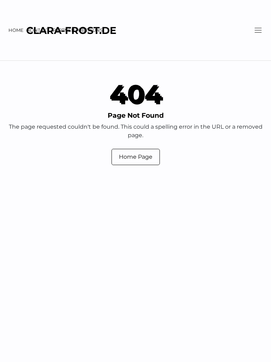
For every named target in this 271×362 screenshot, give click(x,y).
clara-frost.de (71, 30)
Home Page (135, 156)
